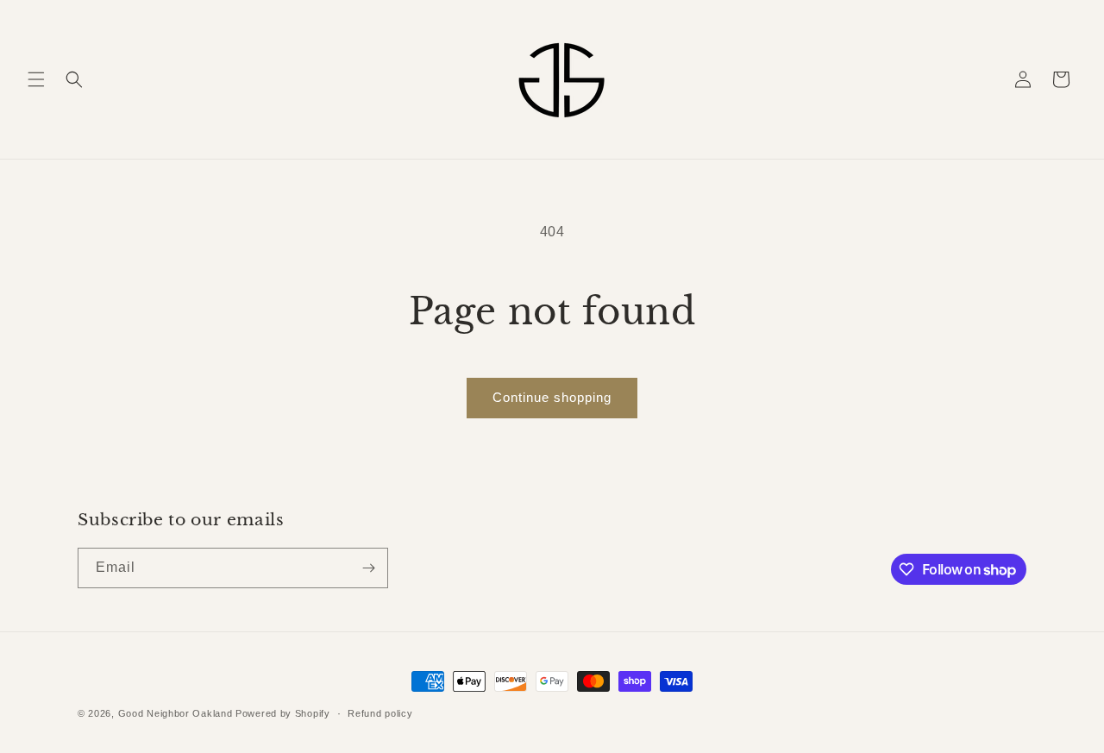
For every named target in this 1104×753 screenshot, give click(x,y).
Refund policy (380, 713)
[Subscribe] (368, 568)
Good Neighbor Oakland (175, 713)
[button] (36, 79)
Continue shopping (552, 397)
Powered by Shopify (282, 713)
